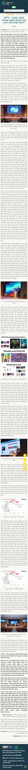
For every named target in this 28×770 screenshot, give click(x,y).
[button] (25, 3)
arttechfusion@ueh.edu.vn (16, 758)
